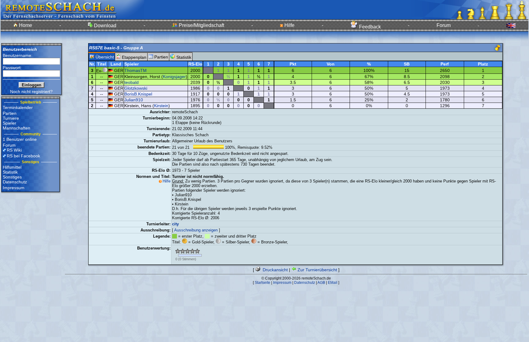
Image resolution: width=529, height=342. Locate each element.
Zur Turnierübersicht (316, 269)
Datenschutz (15, 181)
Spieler (9, 123)
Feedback (369, 26)
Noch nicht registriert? (31, 91)
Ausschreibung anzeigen (196, 230)
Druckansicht (274, 269)
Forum (444, 25)
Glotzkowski (135, 88)
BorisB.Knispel (138, 94)
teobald (131, 82)
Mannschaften (16, 128)
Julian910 (133, 99)
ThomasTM (135, 70)
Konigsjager (174, 76)
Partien (10, 113)
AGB (321, 282)
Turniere (11, 118)
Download (104, 25)
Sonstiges (12, 177)
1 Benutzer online (20, 139)
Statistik (10, 172)
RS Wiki (14, 150)
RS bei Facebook (23, 155)
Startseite (262, 282)
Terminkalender (18, 107)
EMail (332, 282)
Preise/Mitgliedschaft (201, 25)
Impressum (13, 187)
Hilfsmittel (12, 167)
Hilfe (289, 25)
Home (25, 25)
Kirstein (161, 105)
